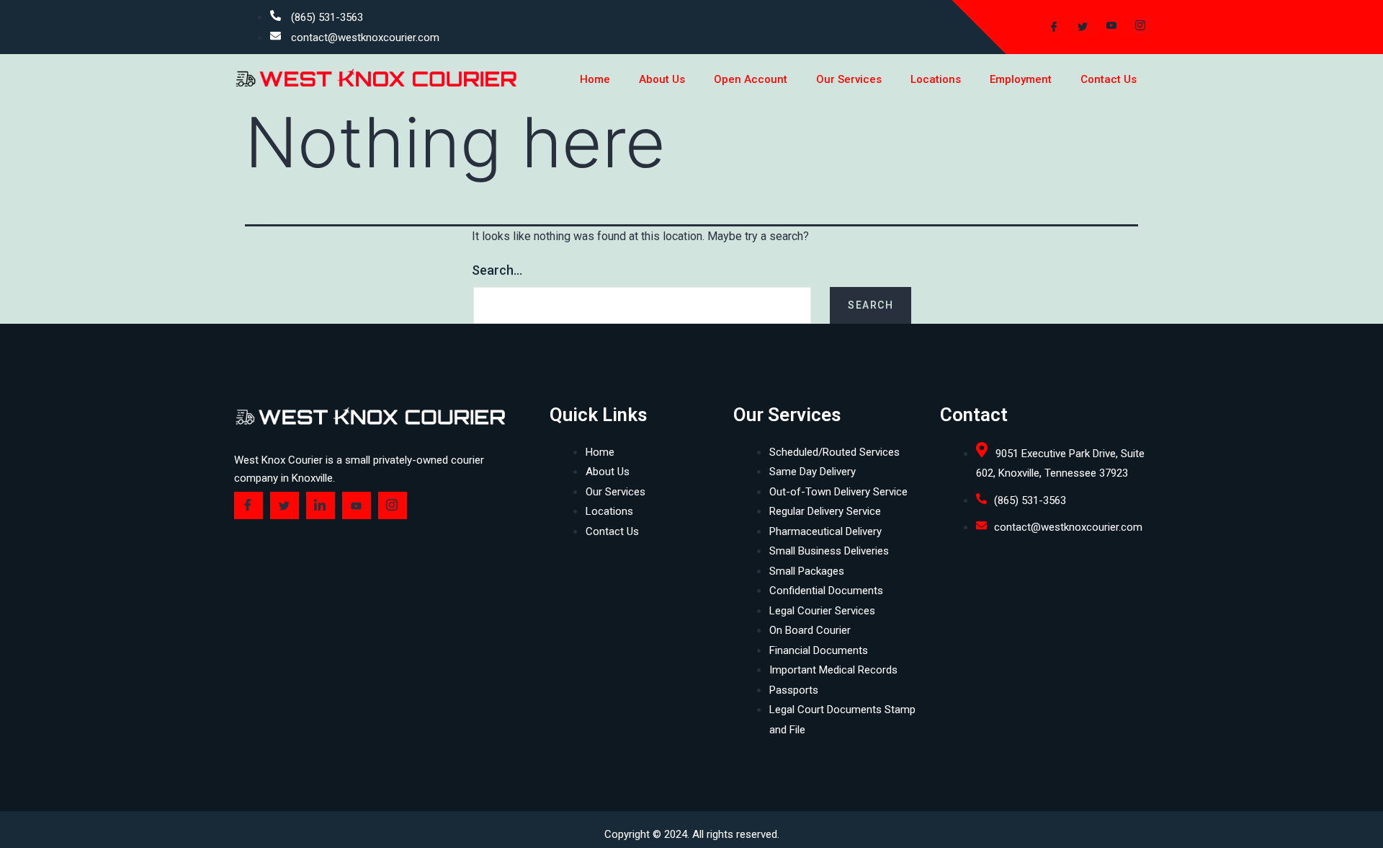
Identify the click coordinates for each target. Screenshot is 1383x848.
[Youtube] (1105, 27)
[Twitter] (1077, 27)
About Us (662, 79)
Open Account (750, 79)
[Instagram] (1134, 27)
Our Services (849, 79)
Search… (497, 270)
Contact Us (1108, 79)
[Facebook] (1048, 27)
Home (595, 79)
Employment (1021, 79)
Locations (935, 79)
